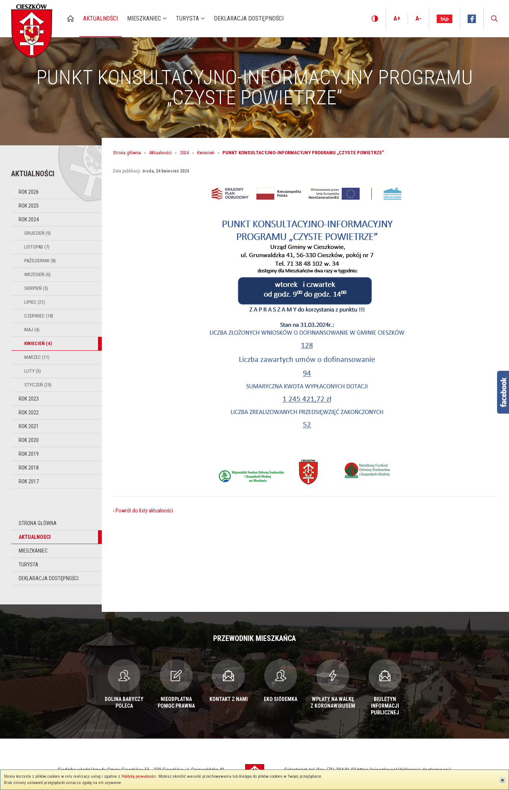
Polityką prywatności (138, 776)
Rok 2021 (29, 426)
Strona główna (38, 523)
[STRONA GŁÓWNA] (70, 18)
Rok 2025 (29, 206)
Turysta (28, 565)
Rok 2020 (29, 440)
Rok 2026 (29, 192)
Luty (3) (32, 371)
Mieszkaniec (33, 551)
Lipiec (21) (34, 302)
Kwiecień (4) (38, 343)
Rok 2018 (29, 468)
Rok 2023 (29, 399)
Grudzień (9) (37, 233)
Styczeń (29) (37, 385)
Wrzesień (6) (37, 274)
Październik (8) (40, 260)
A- (418, 18)
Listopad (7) (37, 247)
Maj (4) (31, 329)
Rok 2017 (29, 481)
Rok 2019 (29, 454)
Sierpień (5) (36, 288)
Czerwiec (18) (38, 316)
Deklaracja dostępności (49, 578)
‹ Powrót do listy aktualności (143, 511)
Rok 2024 (29, 219)
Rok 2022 (29, 412)
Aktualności (35, 537)
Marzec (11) (37, 357)
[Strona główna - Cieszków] (31, 29)
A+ (396, 18)
